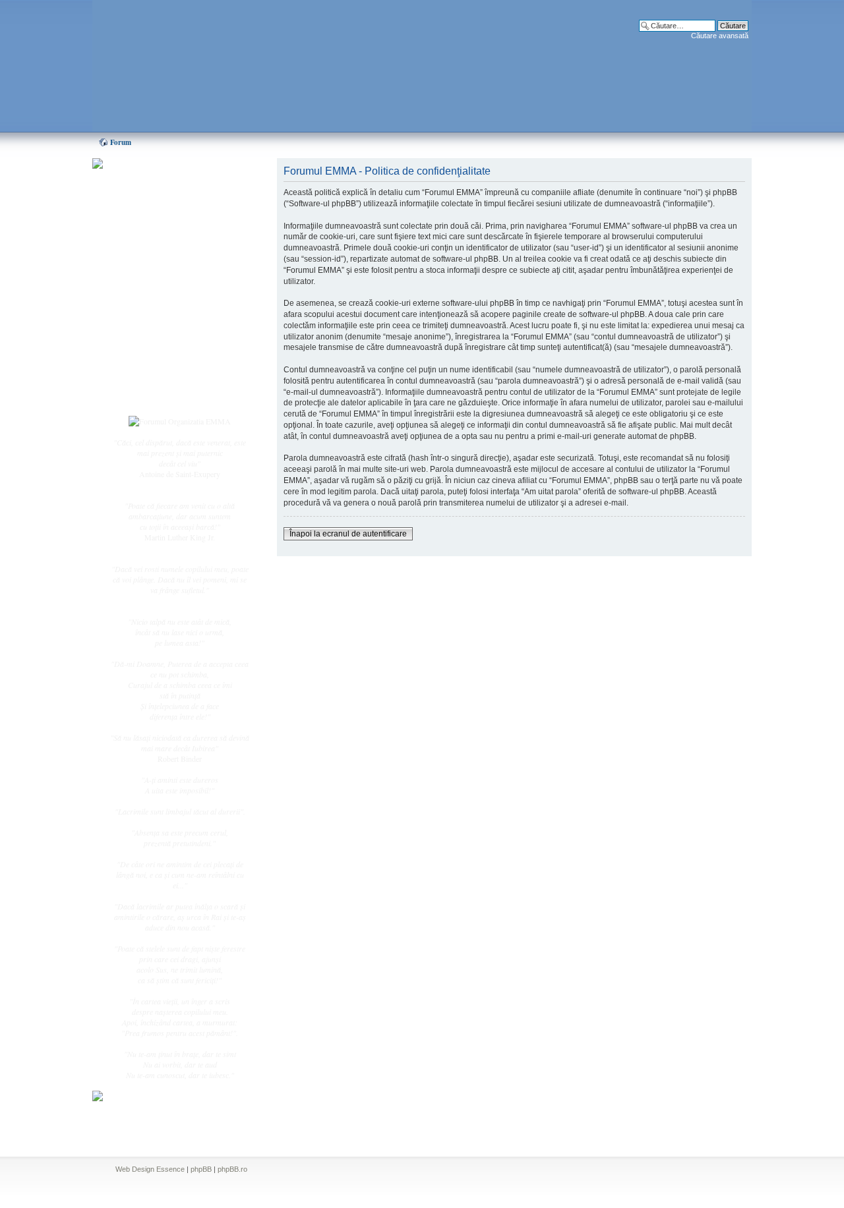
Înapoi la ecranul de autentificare (348, 533)
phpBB (201, 1169)
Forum (120, 142)
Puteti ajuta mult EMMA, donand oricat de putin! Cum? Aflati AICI (172, 186)
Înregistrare (154, 380)
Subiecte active (159, 298)
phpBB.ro (232, 1169)
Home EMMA (159, 230)
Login (145, 394)
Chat (143, 259)
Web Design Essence (150, 1169)
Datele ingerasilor (163, 312)
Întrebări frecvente (164, 327)
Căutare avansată (719, 36)
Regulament (154, 341)
